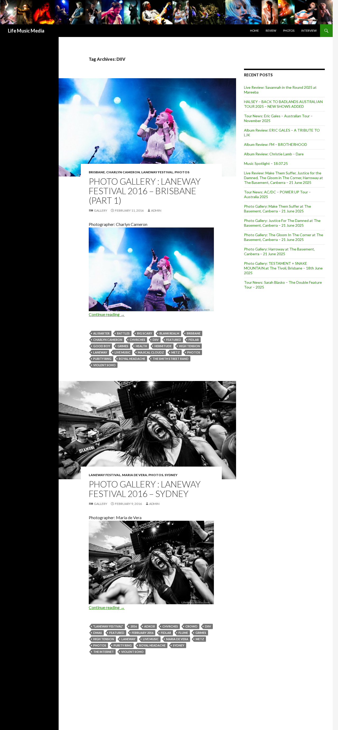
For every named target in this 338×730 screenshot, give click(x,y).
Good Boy (101, 346)
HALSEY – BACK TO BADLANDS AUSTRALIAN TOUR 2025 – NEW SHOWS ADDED (283, 104)
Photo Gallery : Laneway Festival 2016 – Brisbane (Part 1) (145, 191)
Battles (123, 333)
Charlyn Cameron (123, 172)
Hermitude (163, 346)
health (141, 346)
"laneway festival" (108, 626)
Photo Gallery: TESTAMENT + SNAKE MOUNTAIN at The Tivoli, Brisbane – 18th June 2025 (283, 268)
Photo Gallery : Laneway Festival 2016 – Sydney (145, 489)
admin (156, 210)
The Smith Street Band (171, 358)
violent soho (104, 365)
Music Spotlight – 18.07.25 (266, 163)
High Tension (189, 346)
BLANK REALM (169, 333)
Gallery (100, 210)
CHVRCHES (137, 339)
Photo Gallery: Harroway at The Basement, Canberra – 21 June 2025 (279, 251)
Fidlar (194, 339)
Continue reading (107, 314)
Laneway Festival (157, 172)
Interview (309, 30)
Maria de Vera (134, 475)
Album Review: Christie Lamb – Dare (274, 154)
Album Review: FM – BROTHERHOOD (275, 144)
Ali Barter (101, 333)
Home (254, 30)
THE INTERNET (103, 651)
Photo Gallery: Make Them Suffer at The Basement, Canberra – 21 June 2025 (277, 208)
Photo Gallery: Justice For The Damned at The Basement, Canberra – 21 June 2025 (282, 222)
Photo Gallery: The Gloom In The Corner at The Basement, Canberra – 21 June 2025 (283, 237)
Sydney (171, 475)
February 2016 (142, 632)
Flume (183, 632)
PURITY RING (102, 358)
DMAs (97, 632)
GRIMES (123, 346)
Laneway (100, 352)
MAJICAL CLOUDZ (151, 352)
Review (271, 30)
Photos (288, 30)
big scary (144, 333)
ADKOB (149, 626)
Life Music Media (26, 31)
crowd (191, 626)
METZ (175, 352)
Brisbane (97, 172)
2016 (133, 626)
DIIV (156, 339)
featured (173, 339)
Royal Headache (132, 358)
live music (122, 352)
